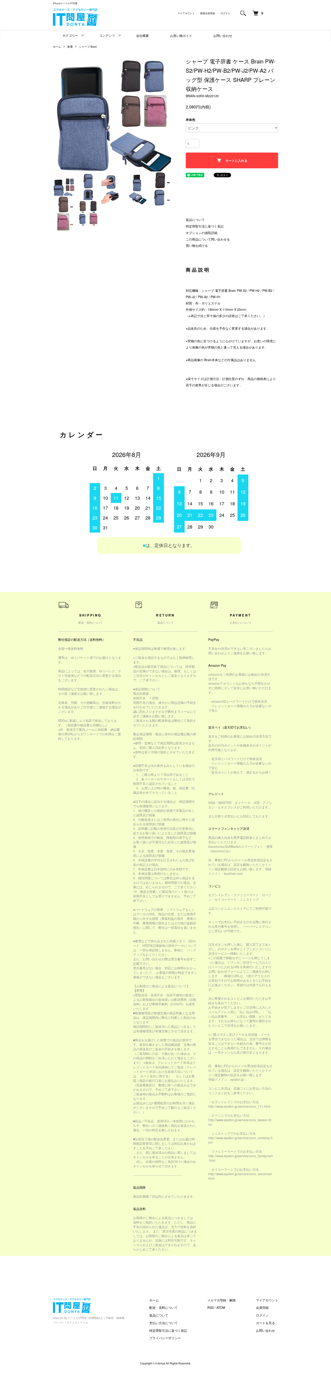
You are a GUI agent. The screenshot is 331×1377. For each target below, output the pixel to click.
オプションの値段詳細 (201, 232)
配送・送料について (163, 1307)
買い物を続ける (197, 245)
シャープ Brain (88, 46)
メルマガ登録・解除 (221, 1300)
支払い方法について (163, 1323)
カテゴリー (70, 35)
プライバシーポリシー (165, 1338)
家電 (70, 46)
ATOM (220, 1307)
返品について (195, 219)
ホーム (57, 46)
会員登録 (262, 1307)
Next (165, 116)
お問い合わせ (222, 35)
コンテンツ (107, 35)
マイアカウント (186, 13)
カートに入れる (236, 160)
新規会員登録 (207, 13)
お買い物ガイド (181, 35)
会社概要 (142, 35)
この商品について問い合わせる (208, 239)
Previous (59, 116)
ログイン (225, 13)
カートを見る (265, 1323)
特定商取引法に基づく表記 (205, 226)
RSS (210, 1307)
